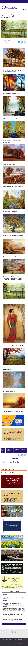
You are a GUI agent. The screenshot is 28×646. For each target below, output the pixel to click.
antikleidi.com (19, 411)
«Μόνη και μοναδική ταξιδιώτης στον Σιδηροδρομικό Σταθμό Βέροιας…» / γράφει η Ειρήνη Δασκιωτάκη (13, 597)
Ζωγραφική (23, 449)
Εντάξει (9, 643)
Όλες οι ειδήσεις (14, 624)
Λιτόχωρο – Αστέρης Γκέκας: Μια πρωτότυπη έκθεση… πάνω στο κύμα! (13, 620)
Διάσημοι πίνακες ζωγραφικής (9, 451)
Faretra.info (6, 40)
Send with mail (25, 41)
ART (2, 14)
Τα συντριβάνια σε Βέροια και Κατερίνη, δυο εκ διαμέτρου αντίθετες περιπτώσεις (13, 615)
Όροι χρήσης (14, 637)
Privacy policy (17, 643)
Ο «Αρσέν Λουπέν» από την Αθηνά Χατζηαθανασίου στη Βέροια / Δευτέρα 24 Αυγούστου (12, 603)
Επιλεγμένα (17, 449)
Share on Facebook (19, 41)
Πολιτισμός (16, 14)
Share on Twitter (22, 41)
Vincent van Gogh (3, 451)
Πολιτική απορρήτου (14, 635)
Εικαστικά (8, 14)
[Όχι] (26, 642)
